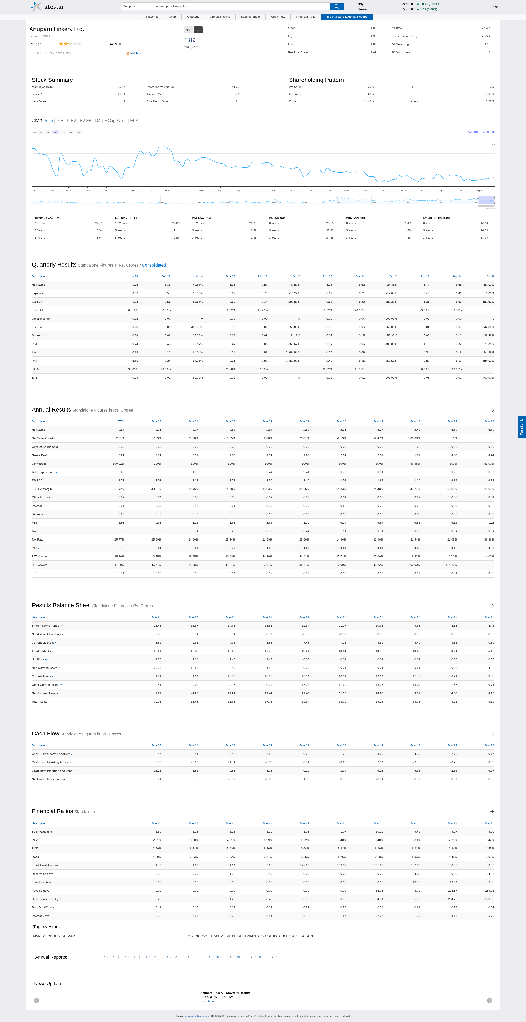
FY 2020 (212, 957)
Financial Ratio (305, 16)
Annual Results (220, 16)
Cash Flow (278, 16)
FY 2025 (108, 957)
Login (495, 6)
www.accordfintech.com (197, 1016)
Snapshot (151, 16)
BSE (198, 29)
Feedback (522, 427)
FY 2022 (171, 957)
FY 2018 (254, 957)
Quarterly (193, 16)
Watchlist (135, 53)
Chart (172, 16)
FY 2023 (150, 957)
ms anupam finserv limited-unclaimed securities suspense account (251, 936)
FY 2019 (233, 957)
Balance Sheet (250, 16)
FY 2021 (192, 957)
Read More (207, 1001)
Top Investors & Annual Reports (346, 16)
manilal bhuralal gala (54, 936)
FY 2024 (129, 957)
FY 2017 (275, 957)
